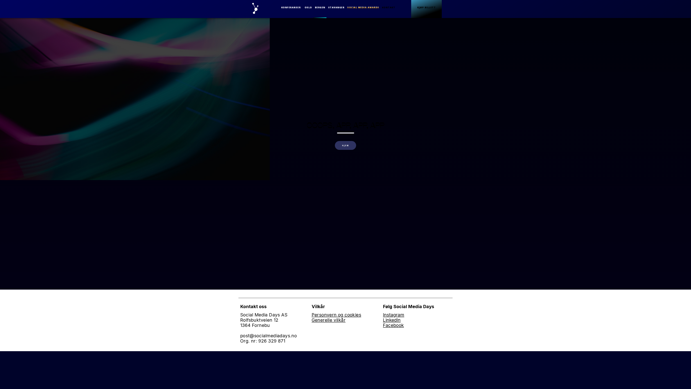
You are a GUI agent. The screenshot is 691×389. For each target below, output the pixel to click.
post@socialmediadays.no (268, 335)
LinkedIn (392, 320)
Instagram (393, 315)
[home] (256, 9)
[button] (291, 7)
